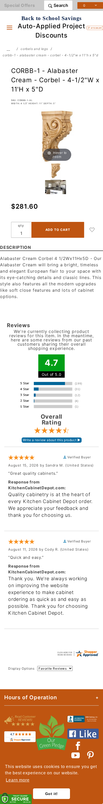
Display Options (21, 668)
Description (15, 247)
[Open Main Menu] (9, 27)
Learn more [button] (17, 780)
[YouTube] (75, 755)
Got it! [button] (51, 794)
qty (21, 225)
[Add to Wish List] (92, 230)
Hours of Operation (30, 697)
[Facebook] (78, 746)
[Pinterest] (90, 755)
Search (60, 5)
